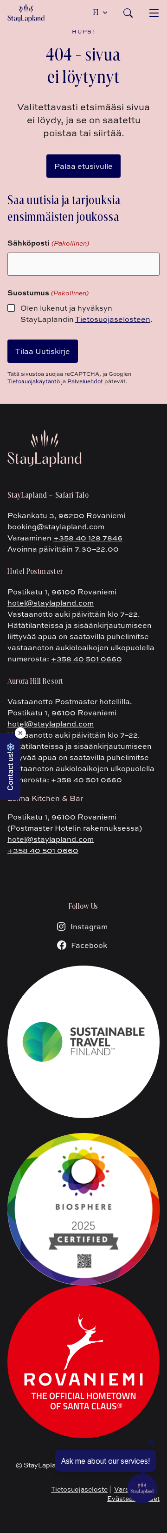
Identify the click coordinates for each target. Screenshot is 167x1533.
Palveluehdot (85, 381)
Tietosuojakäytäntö (33, 381)
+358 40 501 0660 (86, 658)
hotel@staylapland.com (50, 603)
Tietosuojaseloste (79, 1489)
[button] (10, 766)
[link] (128, 13)
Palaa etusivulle (83, 166)
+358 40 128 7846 (87, 538)
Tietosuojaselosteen (112, 319)
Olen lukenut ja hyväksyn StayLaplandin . (86, 313)
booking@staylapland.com (55, 526)
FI (96, 13)
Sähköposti (48, 242)
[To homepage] (26, 13)
